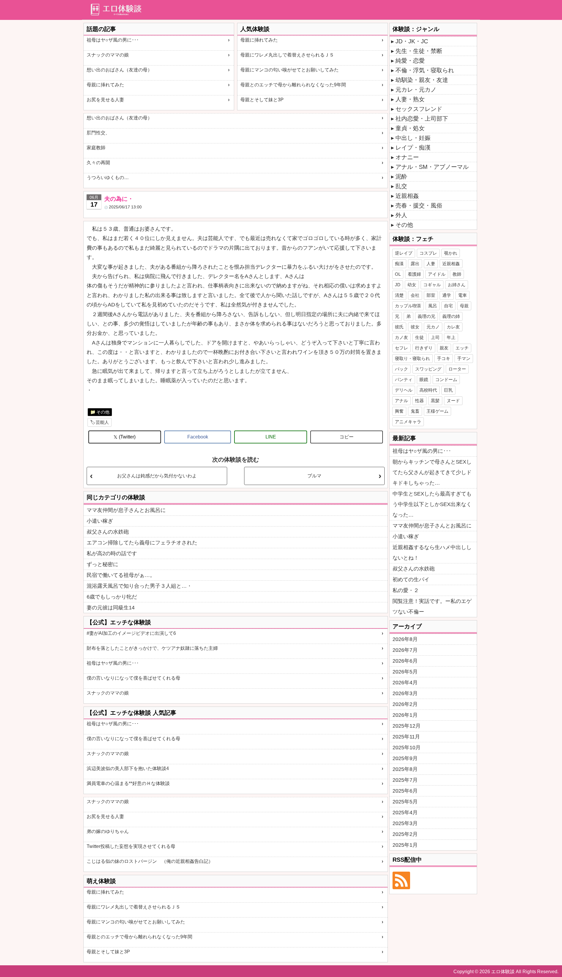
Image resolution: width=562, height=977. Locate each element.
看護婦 (414, 274)
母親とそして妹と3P (262, 99)
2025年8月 (405, 769)
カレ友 (453, 326)
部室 (430, 295)
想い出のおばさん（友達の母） (119, 69)
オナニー (407, 157)
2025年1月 (405, 845)
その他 (102, 411)
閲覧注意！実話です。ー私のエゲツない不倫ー (432, 606)
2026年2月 (405, 704)
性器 (419, 400)
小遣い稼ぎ (100, 521)
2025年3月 (405, 823)
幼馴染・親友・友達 (421, 80)
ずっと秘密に (102, 564)
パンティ (403, 379)
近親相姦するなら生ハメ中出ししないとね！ (432, 552)
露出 (415, 263)
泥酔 (401, 176)
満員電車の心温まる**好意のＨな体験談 (128, 783)
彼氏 (399, 326)
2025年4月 (405, 812)
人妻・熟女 (410, 99)
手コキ (443, 358)
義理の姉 (451, 316)
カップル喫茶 (408, 305)
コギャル (432, 284)
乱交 (401, 186)
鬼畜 (415, 411)
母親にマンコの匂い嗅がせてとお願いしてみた (289, 69)
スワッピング (428, 368)
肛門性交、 (98, 132)
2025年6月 (405, 791)
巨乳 (448, 390)
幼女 (411, 284)
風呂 (432, 305)
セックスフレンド (418, 109)
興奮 (399, 411)
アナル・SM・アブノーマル (432, 167)
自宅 (448, 305)
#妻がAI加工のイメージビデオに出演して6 (131, 633)
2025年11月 (406, 737)
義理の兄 (426, 316)
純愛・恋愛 (410, 60)
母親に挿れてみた (105, 84)
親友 (444, 347)
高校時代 (428, 390)
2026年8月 (405, 639)
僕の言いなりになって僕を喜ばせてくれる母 (133, 678)
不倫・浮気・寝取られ (424, 70)
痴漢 (399, 263)
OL (398, 274)
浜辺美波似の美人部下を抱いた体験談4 (128, 768)
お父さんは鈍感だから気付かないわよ (157, 475)
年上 (451, 337)
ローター (457, 368)
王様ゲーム (437, 411)
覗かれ (450, 253)
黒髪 (435, 400)
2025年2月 (405, 834)
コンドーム (446, 379)
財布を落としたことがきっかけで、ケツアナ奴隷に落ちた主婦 (152, 648)
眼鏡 (423, 379)
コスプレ (428, 253)
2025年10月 (407, 747)
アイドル (437, 274)
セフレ (401, 347)
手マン (463, 358)
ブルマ (314, 475)
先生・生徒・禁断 (418, 51)
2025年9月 (405, 758)
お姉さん (456, 284)
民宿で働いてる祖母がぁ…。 (121, 575)
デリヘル (403, 390)
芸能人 (102, 422)
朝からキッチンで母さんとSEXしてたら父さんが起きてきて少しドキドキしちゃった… (432, 472)
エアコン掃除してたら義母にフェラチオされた (142, 543)
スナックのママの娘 (108, 54)
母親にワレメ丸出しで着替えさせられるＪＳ (287, 54)
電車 (462, 295)
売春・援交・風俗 (418, 205)
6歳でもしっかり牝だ (112, 597)
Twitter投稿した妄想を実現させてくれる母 (131, 846)
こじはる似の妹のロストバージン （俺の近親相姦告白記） (150, 861)
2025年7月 (405, 780)
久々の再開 (98, 162)
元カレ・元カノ (415, 89)
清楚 (399, 295)
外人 (401, 215)
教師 (457, 274)
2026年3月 (405, 693)
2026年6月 (405, 661)
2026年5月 (405, 672)
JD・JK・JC (411, 41)
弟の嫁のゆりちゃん (108, 831)
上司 (435, 337)
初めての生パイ (411, 579)
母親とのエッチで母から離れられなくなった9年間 (293, 84)
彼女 (415, 326)
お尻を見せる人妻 (105, 99)
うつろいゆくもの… (108, 177)
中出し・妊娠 (413, 138)
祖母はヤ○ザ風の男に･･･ (113, 39)
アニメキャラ (408, 421)
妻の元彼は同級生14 (111, 608)
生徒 (419, 337)
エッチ (462, 347)
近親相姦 (407, 196)
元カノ (433, 326)
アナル (401, 400)
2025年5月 (405, 802)
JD (397, 284)
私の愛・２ (406, 590)
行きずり (424, 347)
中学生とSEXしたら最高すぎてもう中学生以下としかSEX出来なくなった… (432, 504)
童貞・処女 (410, 128)
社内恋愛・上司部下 (421, 118)
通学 (446, 295)
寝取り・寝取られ (412, 358)
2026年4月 (405, 682)
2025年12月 (407, 726)
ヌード (453, 400)
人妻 (430, 263)
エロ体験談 (503, 971)
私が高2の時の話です (112, 553)
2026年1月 (405, 715)
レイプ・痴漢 (413, 147)
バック (401, 368)
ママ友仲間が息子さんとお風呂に (126, 510)
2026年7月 (405, 650)
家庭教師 (96, 147)
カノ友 (401, 337)
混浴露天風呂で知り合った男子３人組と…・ (139, 586)
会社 (415, 295)
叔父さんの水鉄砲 (108, 532)
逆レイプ (403, 253)
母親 (464, 305)
